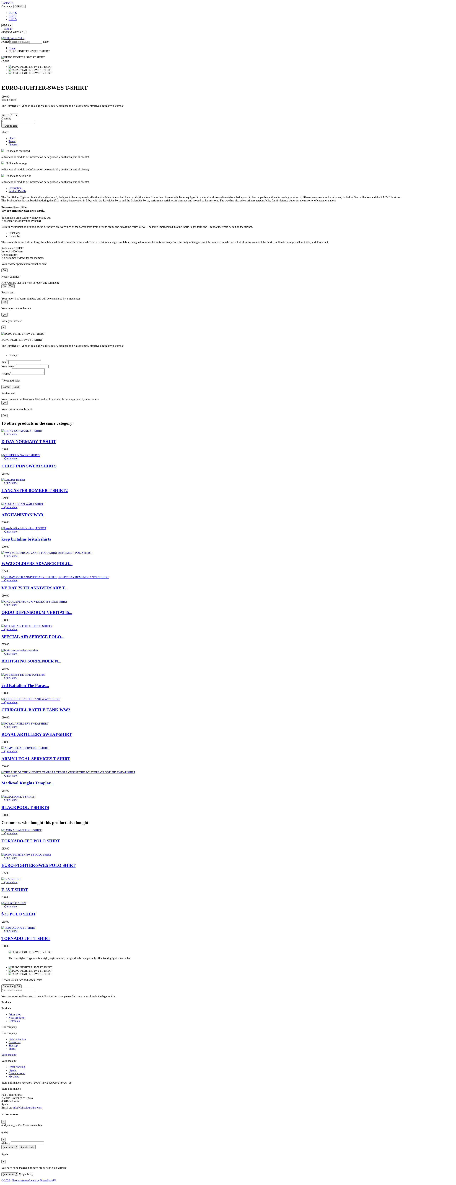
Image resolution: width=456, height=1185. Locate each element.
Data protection (17, 1039)
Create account (17, 1073)
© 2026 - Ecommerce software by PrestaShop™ (28, 1180)
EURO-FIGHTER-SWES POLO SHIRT (38, 865)
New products (16, 1017)
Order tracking (17, 1066)
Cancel (6, 387)
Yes (11, 286)
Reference (7, 248)
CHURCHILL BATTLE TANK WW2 (35, 710)
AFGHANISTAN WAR (22, 515)
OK (4, 270)
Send (16, 387)
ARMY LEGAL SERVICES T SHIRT (35, 758)
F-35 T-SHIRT (14, 889)
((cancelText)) (10, 1147)
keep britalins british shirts (26, 539)
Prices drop (15, 1014)
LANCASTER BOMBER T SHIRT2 (34, 490)
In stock (5, 251)
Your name (8, 366)
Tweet (12, 141)
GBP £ (12, 15)
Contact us (7, 2)
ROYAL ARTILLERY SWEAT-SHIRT (36, 734)
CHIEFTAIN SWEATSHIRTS (28, 466)
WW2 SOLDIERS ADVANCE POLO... (36, 563)
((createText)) (27, 1147)
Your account (8, 1054)
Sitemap (13, 1045)
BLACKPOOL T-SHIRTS (25, 807)
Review (6, 373)
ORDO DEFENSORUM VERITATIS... (36, 612)
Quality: (13, 355)
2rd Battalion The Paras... (25, 685)
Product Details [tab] (17, 191)
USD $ (13, 19)
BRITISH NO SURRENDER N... (31, 661)
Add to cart (10, 125)
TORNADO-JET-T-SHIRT (25, 938)
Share (12, 138)
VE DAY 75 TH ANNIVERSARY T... (34, 588)
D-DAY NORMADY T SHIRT (28, 441)
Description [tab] (15, 188)
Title (4, 362)
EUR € (13, 12)
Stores (12, 1048)
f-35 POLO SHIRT (18, 914)
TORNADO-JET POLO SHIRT (30, 841)
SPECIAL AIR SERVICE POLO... (32, 636)
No (4, 286)
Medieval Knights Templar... (27, 783)
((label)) (5, 1143)
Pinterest (13, 144)
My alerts (14, 1076)
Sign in (13, 1070)
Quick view (9, 434)
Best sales (14, 1020)
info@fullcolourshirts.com (27, 1107)
